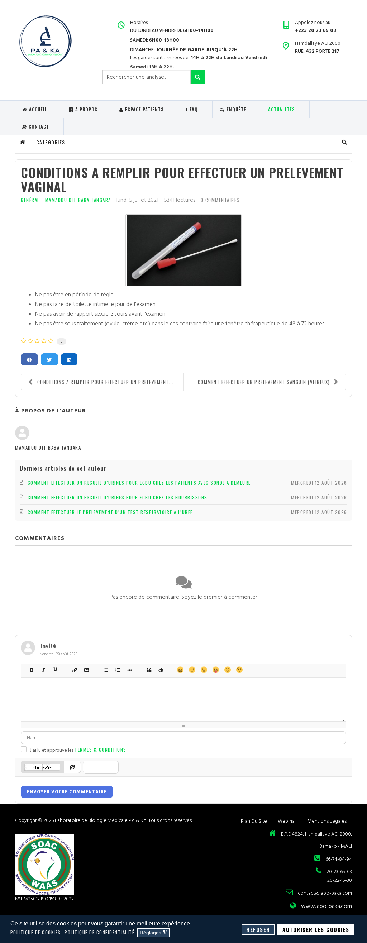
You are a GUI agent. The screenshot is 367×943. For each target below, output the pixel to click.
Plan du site (254, 821)
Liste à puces (106, 670)
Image (86, 670)
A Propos (86, 109)
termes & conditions (101, 749)
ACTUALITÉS (281, 109)
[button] (344, 142)
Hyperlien (74, 670)
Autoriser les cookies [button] (315, 929)
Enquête (236, 109)
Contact (39, 126)
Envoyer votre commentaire (67, 792)
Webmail (287, 821)
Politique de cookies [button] (35, 932)
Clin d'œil (239, 670)
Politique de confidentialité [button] (99, 932)
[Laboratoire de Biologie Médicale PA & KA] (45, 41)
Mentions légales (327, 821)
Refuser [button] (258, 929)
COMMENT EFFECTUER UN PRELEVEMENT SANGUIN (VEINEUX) (264, 382)
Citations (149, 670)
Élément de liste (129, 670)
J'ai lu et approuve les (78, 750)
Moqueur (215, 670)
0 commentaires (220, 200)
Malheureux (227, 670)
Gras (31, 670)
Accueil (38, 109)
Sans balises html (161, 670)
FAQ (194, 109)
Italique (43, 670)
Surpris (204, 670)
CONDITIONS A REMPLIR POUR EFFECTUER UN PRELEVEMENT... (105, 382)
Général (30, 200)
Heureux (180, 670)
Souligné (55, 670)
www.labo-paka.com (326, 906)
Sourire (192, 670)
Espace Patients (144, 109)
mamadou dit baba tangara (78, 200)
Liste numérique (117, 670)
